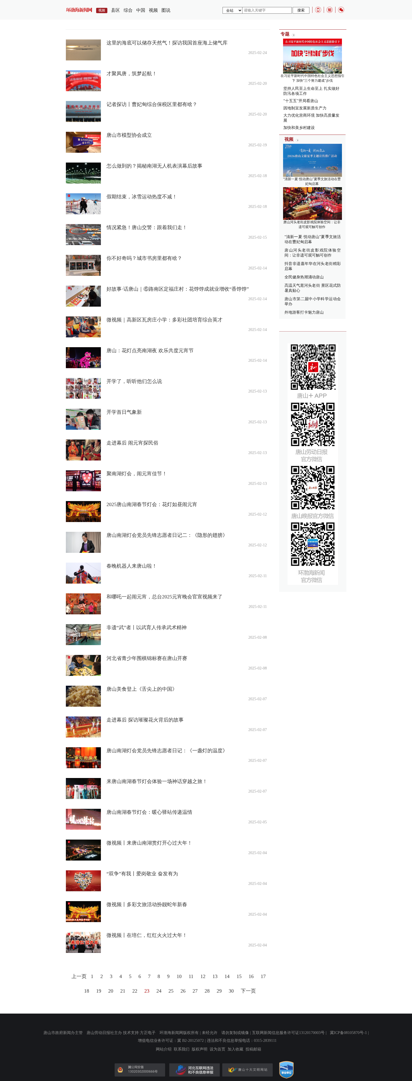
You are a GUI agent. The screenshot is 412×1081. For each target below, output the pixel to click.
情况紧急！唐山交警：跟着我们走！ (147, 227)
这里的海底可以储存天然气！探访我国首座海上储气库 (167, 43)
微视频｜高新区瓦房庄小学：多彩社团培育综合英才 (165, 320)
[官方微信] (341, 10)
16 (251, 976)
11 (191, 976)
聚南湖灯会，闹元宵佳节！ (137, 473)
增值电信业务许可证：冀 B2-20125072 (171, 1040)
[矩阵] (330, 10)
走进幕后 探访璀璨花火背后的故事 (145, 720)
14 (227, 976)
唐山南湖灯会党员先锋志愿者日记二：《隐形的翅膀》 (167, 535)
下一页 (248, 991)
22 (134, 991)
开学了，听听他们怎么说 (134, 381)
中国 (140, 10)
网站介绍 (164, 1049)
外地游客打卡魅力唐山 (304, 312)
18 (86, 991)
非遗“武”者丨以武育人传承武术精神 (147, 627)
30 (231, 991)
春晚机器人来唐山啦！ (132, 566)
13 (214, 976)
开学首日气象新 (124, 412)
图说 (165, 10)
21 (122, 991)
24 (158, 991)
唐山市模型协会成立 (129, 135)
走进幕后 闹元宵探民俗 (132, 443)
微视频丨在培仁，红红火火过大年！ (147, 935)
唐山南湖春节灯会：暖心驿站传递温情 (149, 812)
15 (239, 976)
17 (263, 976)
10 (179, 976)
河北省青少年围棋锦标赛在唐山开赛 (147, 658)
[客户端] (318, 10)
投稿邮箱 (253, 1049)
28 (207, 991)
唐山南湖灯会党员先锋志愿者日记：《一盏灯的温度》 (167, 750)
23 (146, 991)
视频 (153, 10)
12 (202, 976)
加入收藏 (235, 1049)
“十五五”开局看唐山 (300, 101)
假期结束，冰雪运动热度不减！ (142, 196)
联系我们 (181, 1049)
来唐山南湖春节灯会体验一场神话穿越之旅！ (157, 781)
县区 (115, 10)
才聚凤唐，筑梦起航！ (132, 73)
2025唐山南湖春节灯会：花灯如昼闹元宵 (152, 504)
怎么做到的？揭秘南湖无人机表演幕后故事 (154, 166)
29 (219, 991)
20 (110, 991)
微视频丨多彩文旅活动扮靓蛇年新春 (147, 904)
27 (195, 991)
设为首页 (217, 1049)
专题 (285, 34)
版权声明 (199, 1049)
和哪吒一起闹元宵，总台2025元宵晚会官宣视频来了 (165, 597)
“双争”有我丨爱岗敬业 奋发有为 (142, 873)
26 (183, 991)
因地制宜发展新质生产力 (305, 108)
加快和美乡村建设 (299, 128)
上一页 (79, 976)
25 (170, 991)
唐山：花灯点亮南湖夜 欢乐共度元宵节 (150, 350)
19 (98, 991)
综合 (128, 10)
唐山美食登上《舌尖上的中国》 (142, 689)
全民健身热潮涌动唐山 (304, 277)
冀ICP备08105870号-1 (348, 1033)
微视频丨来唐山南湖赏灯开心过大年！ (149, 843)
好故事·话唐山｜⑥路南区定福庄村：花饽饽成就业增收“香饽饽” (178, 289)
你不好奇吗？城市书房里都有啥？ (144, 258)
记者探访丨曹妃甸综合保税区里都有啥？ (152, 104)
